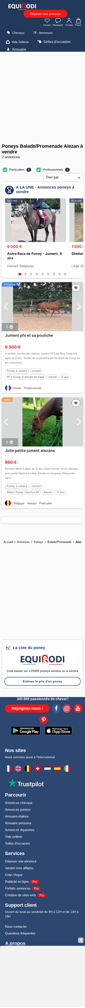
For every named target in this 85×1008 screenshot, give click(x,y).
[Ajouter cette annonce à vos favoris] (76, 288)
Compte (69, 25)
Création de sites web (20, 895)
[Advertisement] (42, 97)
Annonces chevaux (18, 803)
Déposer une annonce (45, 13)
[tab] (20, 274)
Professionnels (53, 169)
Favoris (47, 25)
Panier (78, 25)
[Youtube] (78, 709)
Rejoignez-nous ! (27, 708)
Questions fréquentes (20, 933)
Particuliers (17, 169)
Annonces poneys (18, 809)
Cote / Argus (14, 875)
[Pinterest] (43, 720)
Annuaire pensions (18, 823)
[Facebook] (56, 709)
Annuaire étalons (17, 816)
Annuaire (18, 49)
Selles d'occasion (56, 42)
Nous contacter (16, 926)
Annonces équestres (19, 830)
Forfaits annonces (18, 888)
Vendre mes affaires (19, 868)
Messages (58, 25)
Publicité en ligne (17, 881)
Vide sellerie (13, 836)
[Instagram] (67, 709)
